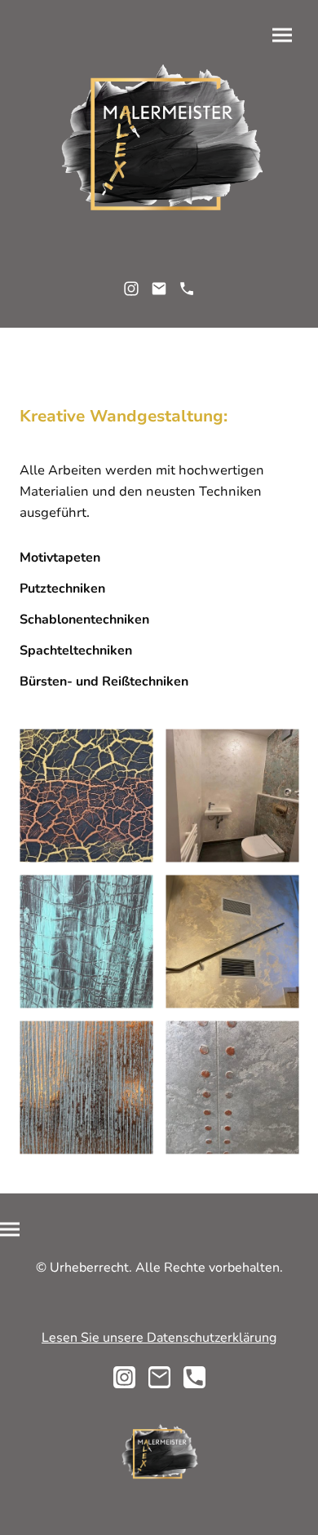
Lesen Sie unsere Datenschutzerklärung (159, 1338)
